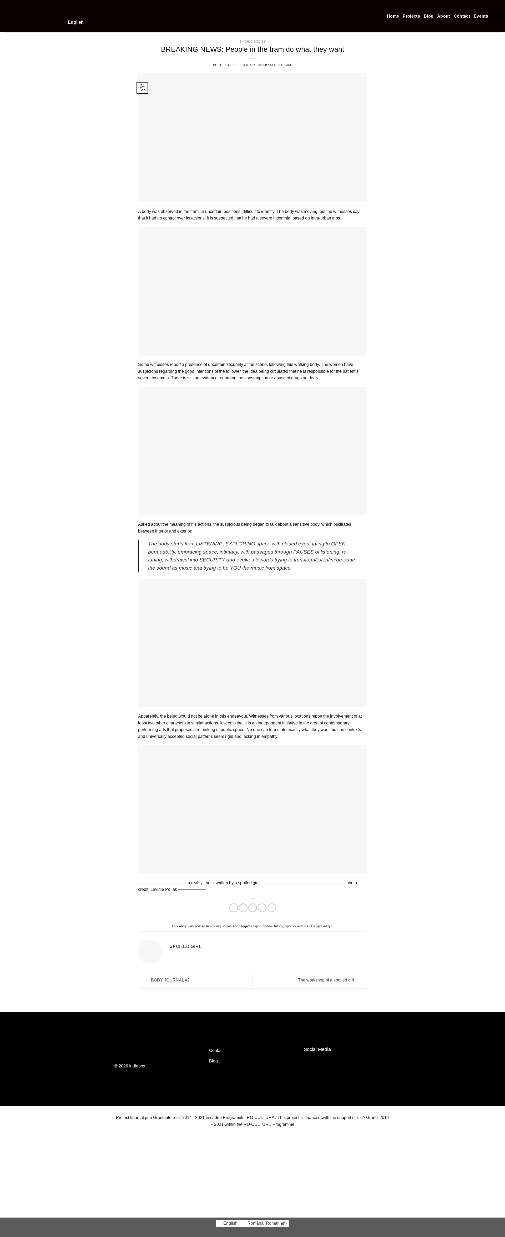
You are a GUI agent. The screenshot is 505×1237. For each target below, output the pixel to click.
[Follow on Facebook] (309, 1061)
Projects (411, 16)
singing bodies (221, 926)
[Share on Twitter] (243, 907)
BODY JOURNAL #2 (170, 980)
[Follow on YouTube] (320, 1061)
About (443, 16)
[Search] (496, 16)
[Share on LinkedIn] (271, 907)
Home (393, 16)
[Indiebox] (32, 16)
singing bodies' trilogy (267, 926)
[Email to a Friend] (252, 907)
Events (481, 16)
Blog (428, 16)
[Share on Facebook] (233, 907)
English (76, 22)
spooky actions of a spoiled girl (308, 926)
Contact (462, 16)
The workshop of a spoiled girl (326, 980)
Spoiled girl (281, 65)
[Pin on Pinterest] (262, 907)
